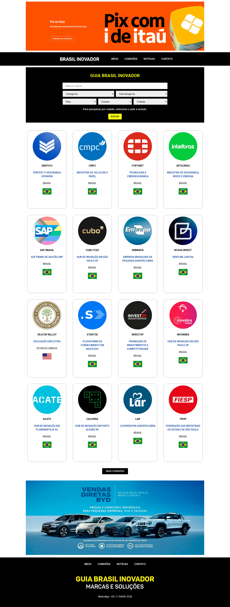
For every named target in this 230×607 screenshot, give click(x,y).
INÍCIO (114, 58)
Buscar (115, 116)
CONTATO (167, 58)
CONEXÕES (131, 58)
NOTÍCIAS (149, 58)
